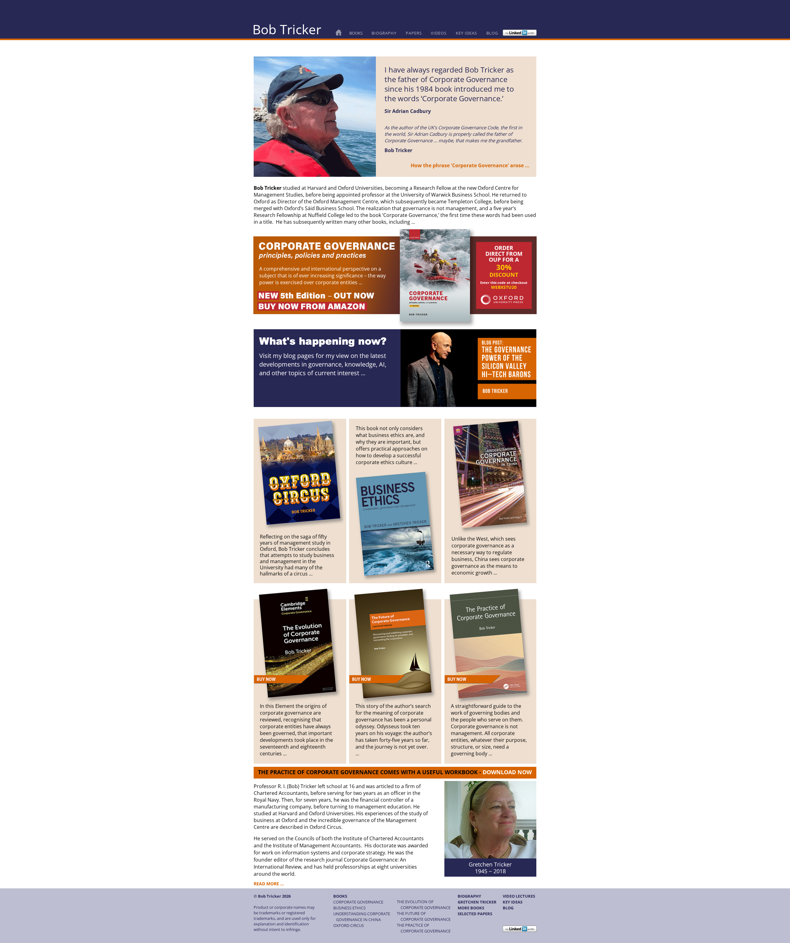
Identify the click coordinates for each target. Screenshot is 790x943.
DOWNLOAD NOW (507, 772)
